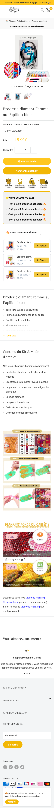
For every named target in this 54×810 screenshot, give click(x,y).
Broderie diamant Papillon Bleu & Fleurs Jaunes (25, 271)
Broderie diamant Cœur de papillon (25, 256)
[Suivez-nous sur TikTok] (22, 767)
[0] (48, 10)
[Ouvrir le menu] (4, 10)
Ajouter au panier (27, 161)
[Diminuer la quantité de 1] (18, 150)
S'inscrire (13, 744)
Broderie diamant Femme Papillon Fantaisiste (25, 242)
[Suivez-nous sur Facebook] (5, 767)
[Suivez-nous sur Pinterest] (16, 767)
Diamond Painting (30, 606)
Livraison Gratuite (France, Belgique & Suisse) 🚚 (27, 2)
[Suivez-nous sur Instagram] (11, 767)
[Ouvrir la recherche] (42, 10)
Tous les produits (38, 21)
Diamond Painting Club (18, 21)
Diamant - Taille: (21, 124)
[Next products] (47, 234)
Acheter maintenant (27, 170)
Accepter (12, 802)
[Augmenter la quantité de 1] (34, 150)
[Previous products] (41, 234)
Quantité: (8, 150)
